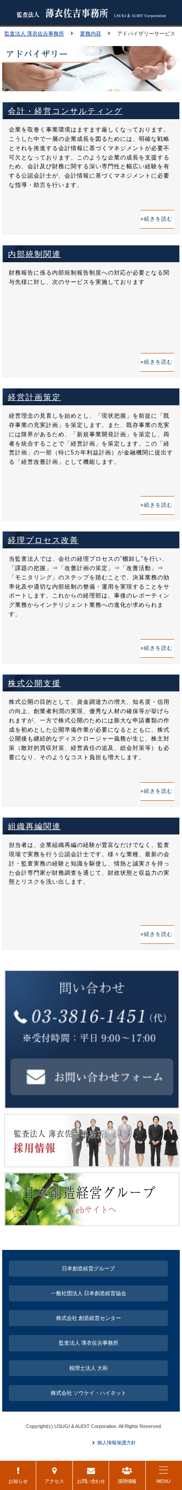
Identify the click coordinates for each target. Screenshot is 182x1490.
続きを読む (158, 219)
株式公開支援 (34, 683)
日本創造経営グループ (88, 1268)
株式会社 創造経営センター (88, 1318)
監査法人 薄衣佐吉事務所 (34, 34)
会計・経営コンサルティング (65, 111)
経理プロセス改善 (43, 540)
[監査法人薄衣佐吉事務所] (91, 16)
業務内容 (90, 34)
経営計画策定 (34, 397)
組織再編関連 (34, 826)
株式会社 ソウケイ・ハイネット (88, 1393)
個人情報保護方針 (116, 1442)
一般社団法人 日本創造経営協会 (88, 1293)
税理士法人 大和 (88, 1368)
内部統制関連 (34, 254)
